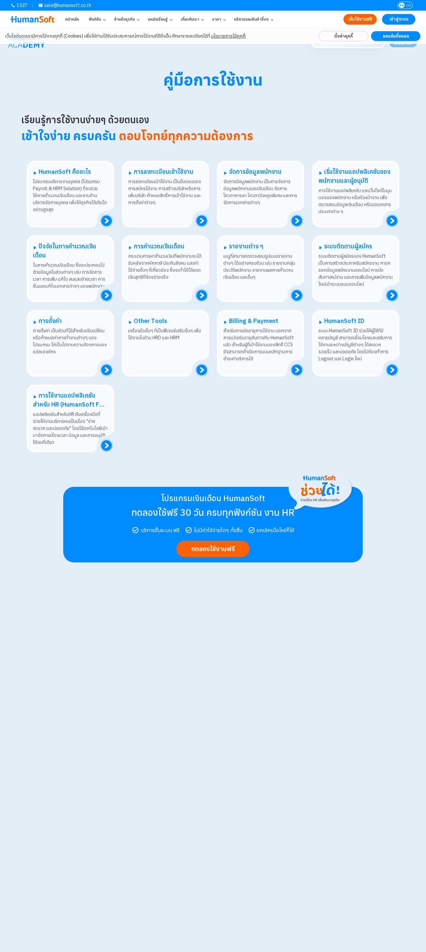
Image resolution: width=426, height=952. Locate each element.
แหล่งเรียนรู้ (158, 19)
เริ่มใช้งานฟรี (360, 19)
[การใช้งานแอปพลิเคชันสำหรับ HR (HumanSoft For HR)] (106, 445)
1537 (22, 5)
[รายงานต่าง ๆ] (297, 295)
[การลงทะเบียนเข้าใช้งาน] (201, 220)
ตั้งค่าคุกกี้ (343, 36)
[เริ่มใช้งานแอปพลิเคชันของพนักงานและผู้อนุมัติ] (392, 220)
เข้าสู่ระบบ (398, 19)
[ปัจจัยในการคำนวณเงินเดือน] (106, 295)
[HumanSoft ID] (392, 370)
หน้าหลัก (72, 19)
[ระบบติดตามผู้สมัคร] (392, 295)
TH (401, 5)
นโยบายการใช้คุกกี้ (228, 36)
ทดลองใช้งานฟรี (213, 548)
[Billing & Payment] (297, 370)
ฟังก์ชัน (95, 19)
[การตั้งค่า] (106, 370)
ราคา (216, 19)
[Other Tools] (201, 370)
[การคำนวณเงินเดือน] (201, 295)
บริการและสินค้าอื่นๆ (251, 19)
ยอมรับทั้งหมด (396, 36)
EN (408, 5)
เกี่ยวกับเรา (190, 19)
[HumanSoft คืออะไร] (106, 220)
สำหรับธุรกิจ (124, 19)
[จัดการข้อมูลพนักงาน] (297, 220)
